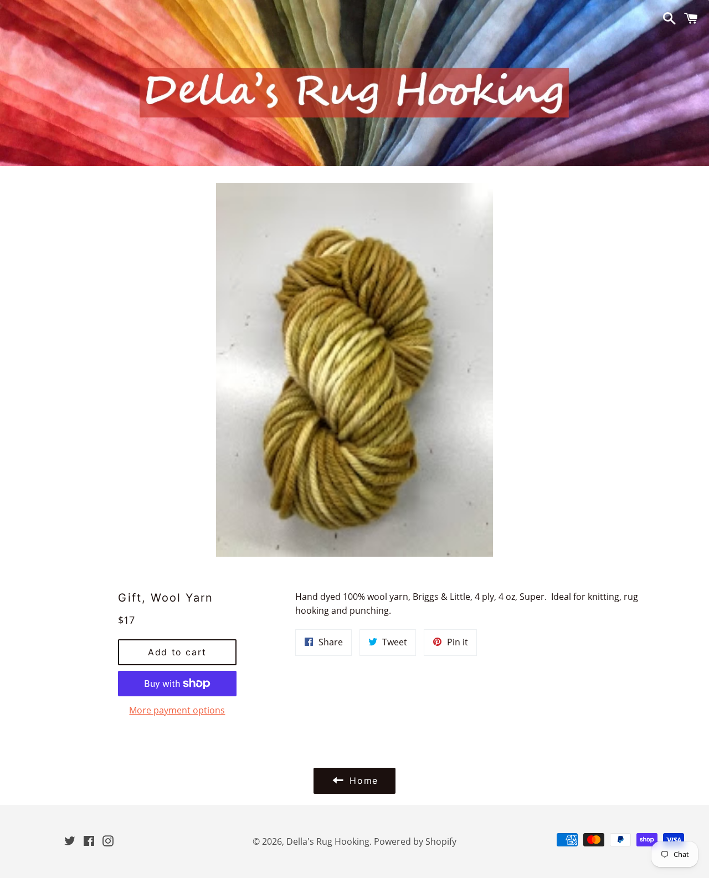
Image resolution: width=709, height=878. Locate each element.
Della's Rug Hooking (327, 841)
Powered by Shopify (415, 841)
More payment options (177, 710)
